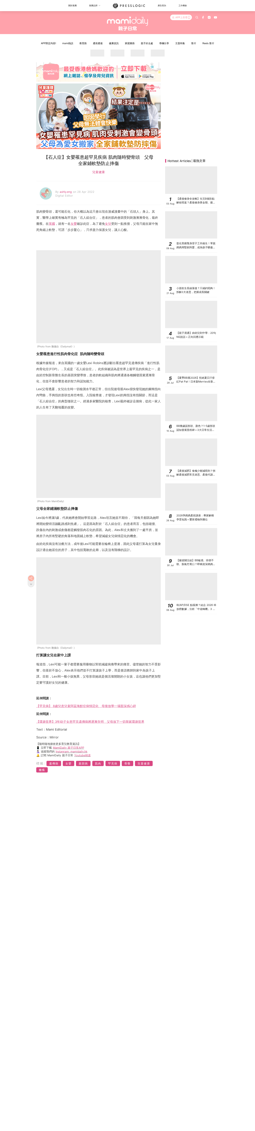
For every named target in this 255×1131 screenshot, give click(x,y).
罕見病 (112, 763)
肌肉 (98, 763)
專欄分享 (164, 43)
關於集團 (72, 5)
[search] (196, 17)
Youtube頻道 (82, 755)
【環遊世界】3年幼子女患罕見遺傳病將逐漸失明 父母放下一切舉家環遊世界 (90, 721)
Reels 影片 (208, 43)
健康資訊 (114, 43)
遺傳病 (53, 763)
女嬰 (74, 224)
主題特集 (180, 43)
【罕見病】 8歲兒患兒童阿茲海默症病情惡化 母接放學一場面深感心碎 (86, 706)
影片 (193, 43)
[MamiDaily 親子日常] (127, 23)
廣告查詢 (162, 5)
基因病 (83, 763)
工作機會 (182, 5)
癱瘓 (42, 770)
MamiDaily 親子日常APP (68, 747)
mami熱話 (67, 43)
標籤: (40, 763)
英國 (52, 224)
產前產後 (98, 43)
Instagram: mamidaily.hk (71, 751)
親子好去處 (147, 43)
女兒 (108, 224)
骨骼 (127, 763)
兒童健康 (98, 172)
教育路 (83, 43)
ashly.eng (66, 192)
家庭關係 (130, 43)
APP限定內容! (48, 43)
